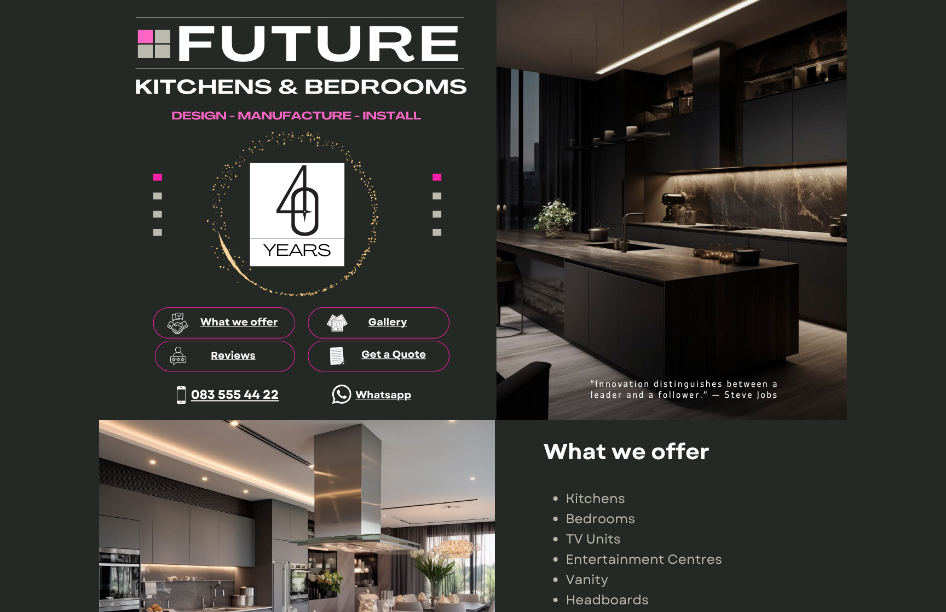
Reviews (233, 355)
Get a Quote (393, 354)
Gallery (387, 322)
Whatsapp (384, 395)
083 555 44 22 (235, 395)
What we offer (239, 322)
